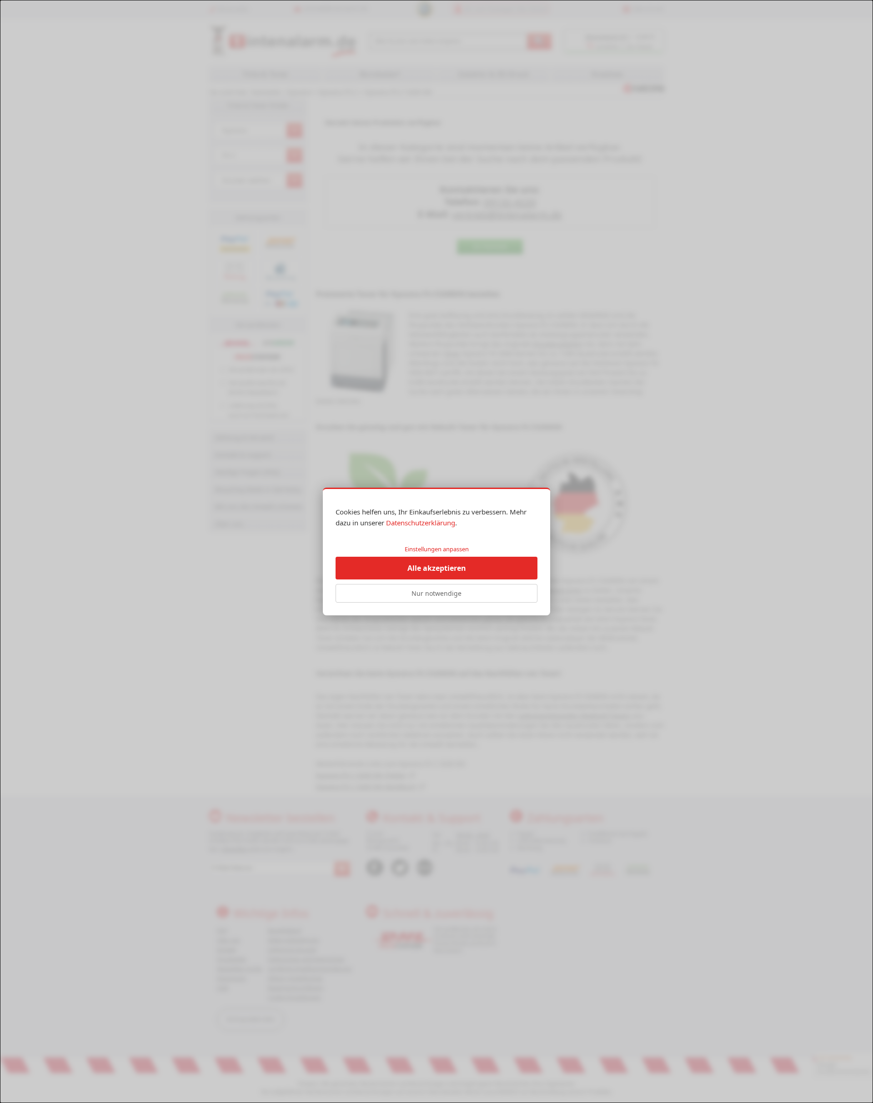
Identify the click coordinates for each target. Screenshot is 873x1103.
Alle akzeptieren (436, 568)
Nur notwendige (436, 593)
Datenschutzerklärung (420, 522)
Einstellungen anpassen (437, 549)
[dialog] (436, 551)
